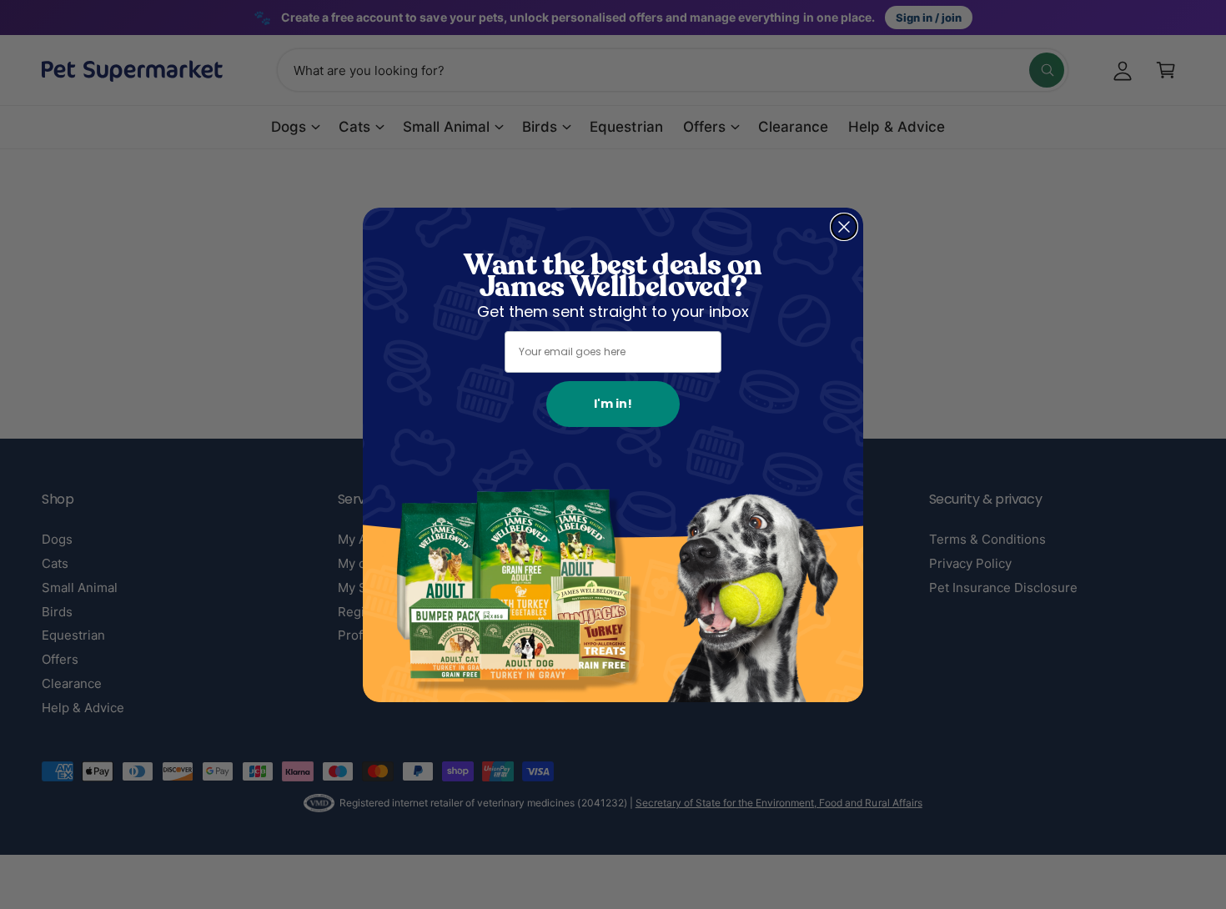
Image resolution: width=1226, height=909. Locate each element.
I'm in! (613, 403)
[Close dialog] (844, 226)
